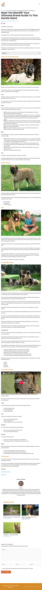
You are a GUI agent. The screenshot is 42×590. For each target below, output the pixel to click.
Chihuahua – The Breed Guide (10, 534)
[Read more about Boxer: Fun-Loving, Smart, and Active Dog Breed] (30, 509)
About (38, 586)
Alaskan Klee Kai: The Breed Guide (11, 517)
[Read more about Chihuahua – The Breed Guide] (11, 527)
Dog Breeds (6, 10)
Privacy (34, 586)
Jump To (4, 53)
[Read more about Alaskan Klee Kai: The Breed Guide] (11, 509)
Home (2, 10)
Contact (25, 586)
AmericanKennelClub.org (6, 471)
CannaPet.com (4, 474)
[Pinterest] (4, 23)
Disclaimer (30, 586)
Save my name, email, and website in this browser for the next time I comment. (18, 568)
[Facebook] (1, 23)
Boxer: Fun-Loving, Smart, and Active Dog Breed (29, 517)
